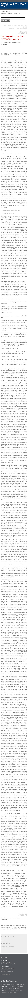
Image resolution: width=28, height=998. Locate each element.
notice (3, 940)
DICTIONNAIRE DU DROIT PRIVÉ (13, 5)
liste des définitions (7, 936)
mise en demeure (13, 986)
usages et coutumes (6, 992)
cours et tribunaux (7, 947)
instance (9, 988)
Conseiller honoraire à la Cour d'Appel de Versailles (8, 962)
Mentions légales (5, 974)
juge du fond (5, 990)
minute (3, 984)
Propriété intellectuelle (7, 971)
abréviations (5, 943)
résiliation (4, 986)
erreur (3, 988)
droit (21, 986)
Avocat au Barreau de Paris (8, 968)
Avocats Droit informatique (22, 33)
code (18, 984)
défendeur (15, 988)
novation (15, 992)
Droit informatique (6, 969)
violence (19, 990)
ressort (13, 990)
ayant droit (22, 984)
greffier (8, 984)
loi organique (13, 984)
